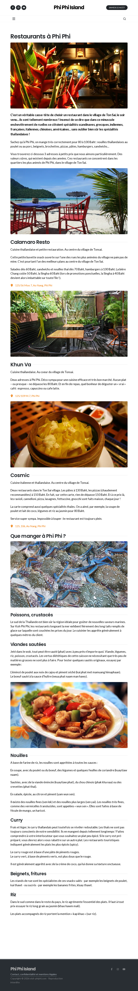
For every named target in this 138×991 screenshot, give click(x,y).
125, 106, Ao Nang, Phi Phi (30, 526)
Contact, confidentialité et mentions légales (33, 974)
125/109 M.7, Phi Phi (27, 395)
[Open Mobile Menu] (13, 18)
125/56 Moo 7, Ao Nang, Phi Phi (33, 285)
